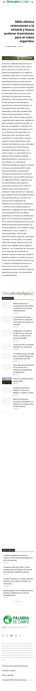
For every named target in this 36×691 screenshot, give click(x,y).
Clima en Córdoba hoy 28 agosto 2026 (23, 379)
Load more (17, 601)
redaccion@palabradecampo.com (17, 627)
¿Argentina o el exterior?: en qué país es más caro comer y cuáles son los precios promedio (22, 334)
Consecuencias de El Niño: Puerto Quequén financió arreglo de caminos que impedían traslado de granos (17, 569)
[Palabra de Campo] (3, 46)
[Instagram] (16, 636)
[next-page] (6, 412)
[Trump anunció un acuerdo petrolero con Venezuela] (7, 346)
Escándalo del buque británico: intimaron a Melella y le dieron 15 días (23, 390)
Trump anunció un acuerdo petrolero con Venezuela (23, 345)
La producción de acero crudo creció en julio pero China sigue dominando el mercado (23, 321)
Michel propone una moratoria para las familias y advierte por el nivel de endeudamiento (23, 307)
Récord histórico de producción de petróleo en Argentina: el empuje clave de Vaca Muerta (23, 402)
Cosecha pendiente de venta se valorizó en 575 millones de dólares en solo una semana (18, 557)
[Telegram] (27, 51)
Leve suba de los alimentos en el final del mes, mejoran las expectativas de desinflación (23, 368)
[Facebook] (10, 51)
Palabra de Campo (12, 46)
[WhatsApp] (19, 51)
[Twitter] (7, 636)
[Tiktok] (20, 636)
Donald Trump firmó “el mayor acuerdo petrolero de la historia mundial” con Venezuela (18, 581)
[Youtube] (11, 636)
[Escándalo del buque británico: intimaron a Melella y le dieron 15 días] (7, 390)
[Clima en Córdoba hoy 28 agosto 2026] (7, 380)
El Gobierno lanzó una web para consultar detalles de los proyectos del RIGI (23, 356)
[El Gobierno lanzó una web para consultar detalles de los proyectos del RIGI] (7, 355)
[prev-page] (3, 412)
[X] (14, 51)
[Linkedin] (23, 51)
